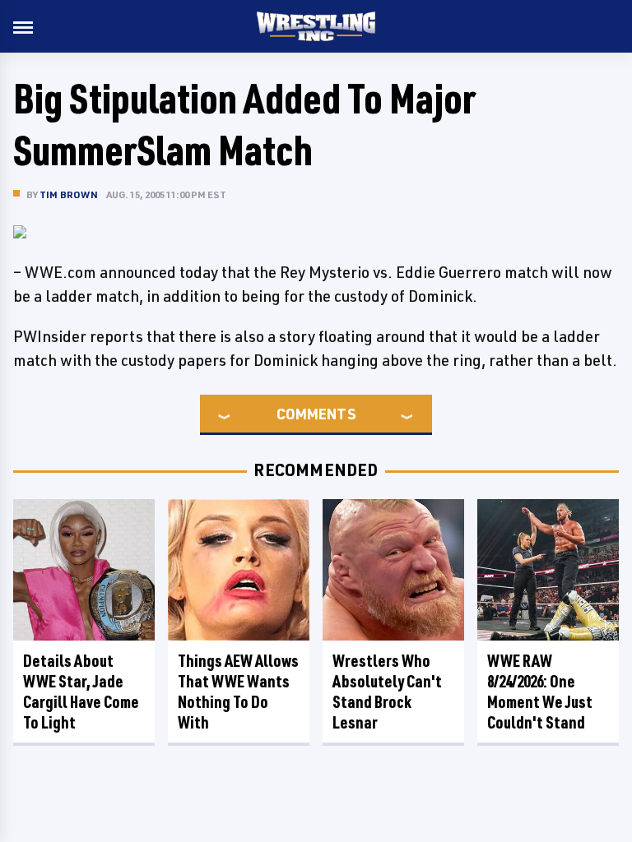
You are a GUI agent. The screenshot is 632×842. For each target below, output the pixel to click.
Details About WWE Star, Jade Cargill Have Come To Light (81, 691)
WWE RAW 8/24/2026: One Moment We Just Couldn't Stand (539, 691)
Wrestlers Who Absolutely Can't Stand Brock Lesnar (387, 691)
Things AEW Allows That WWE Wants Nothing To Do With (238, 691)
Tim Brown (69, 194)
